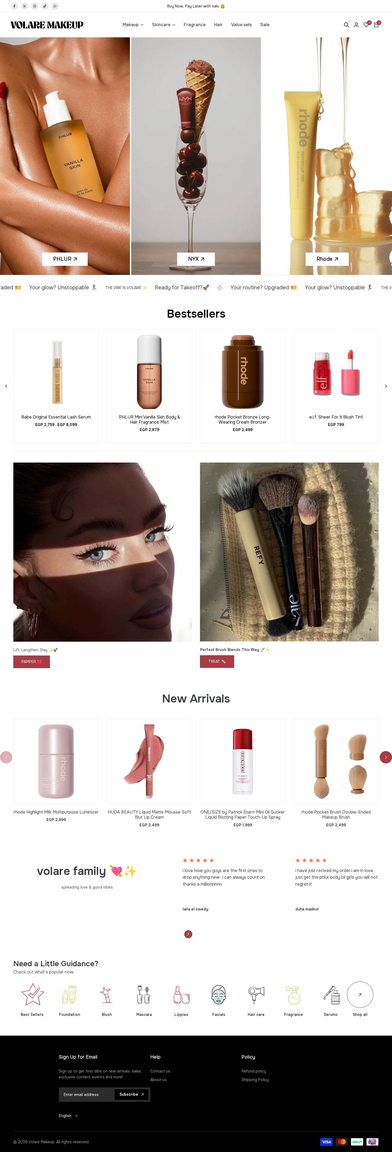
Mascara (144, 1015)
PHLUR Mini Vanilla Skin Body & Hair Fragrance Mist (149, 421)
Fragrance (293, 1015)
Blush (107, 1015)
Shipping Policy (255, 1080)
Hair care (256, 1015)
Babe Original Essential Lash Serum (56, 418)
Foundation (69, 1015)
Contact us (160, 1072)
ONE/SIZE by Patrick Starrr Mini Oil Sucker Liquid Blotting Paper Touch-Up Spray (243, 816)
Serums (331, 1015)
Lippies (181, 1015)
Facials (218, 1015)
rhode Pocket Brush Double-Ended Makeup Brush (336, 816)
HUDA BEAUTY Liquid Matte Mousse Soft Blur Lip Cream (149, 816)
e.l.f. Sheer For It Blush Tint (336, 418)
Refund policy (254, 1072)
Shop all (360, 1015)
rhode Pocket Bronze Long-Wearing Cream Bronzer (243, 421)
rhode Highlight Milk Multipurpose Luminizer (56, 813)
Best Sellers (32, 1015)
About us (158, 1080)
